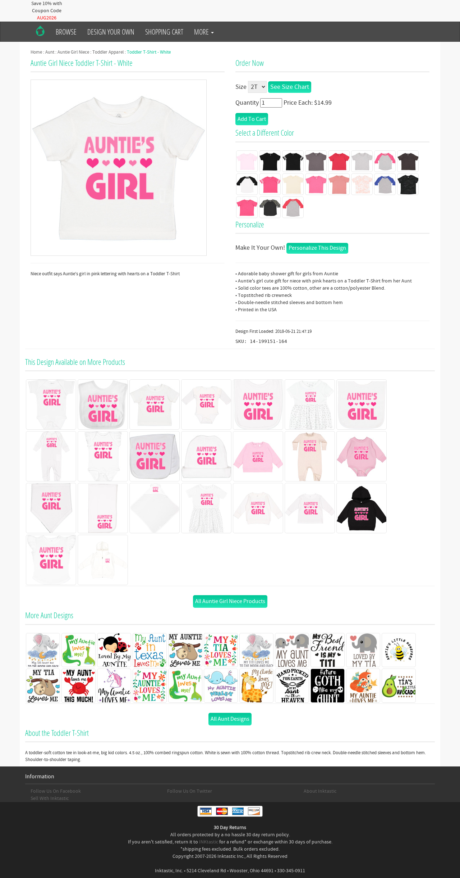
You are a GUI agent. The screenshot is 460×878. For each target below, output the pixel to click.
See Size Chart (289, 87)
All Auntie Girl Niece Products (230, 601)
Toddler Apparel (108, 52)
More (202, 31)
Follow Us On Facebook (56, 791)
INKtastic (208, 842)
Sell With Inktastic (50, 798)
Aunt (49, 52)
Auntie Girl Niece (73, 52)
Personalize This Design (317, 248)
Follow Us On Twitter (189, 791)
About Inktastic (320, 791)
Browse (66, 31)
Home (36, 52)
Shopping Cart (164, 31)
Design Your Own (110, 31)
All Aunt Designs (230, 719)
